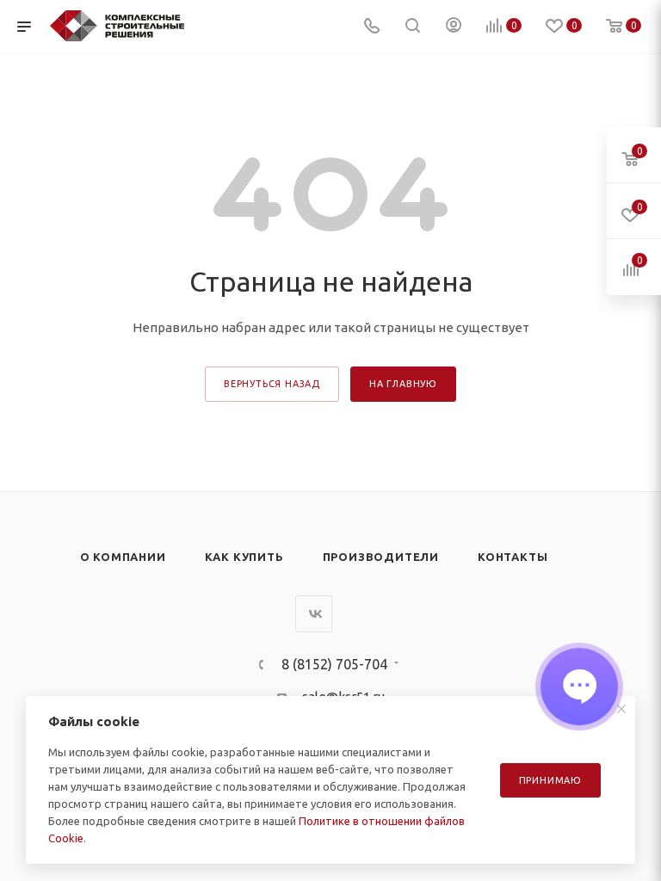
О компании (123, 557)
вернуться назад (272, 384)
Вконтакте (313, 613)
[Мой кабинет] (453, 27)
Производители (381, 557)
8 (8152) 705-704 (334, 664)
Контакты (512, 557)
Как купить (244, 557)
